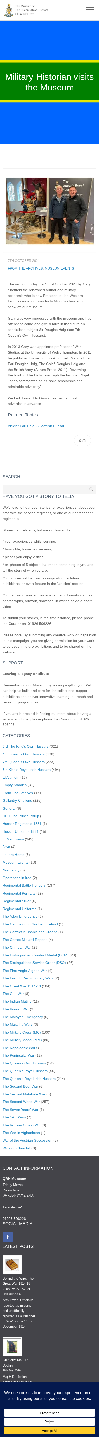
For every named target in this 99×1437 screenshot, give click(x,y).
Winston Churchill (16, 1148)
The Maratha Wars (17, 1024)
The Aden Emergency (20, 916)
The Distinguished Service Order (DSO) (34, 963)
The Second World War (21, 1102)
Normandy (11, 870)
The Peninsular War (18, 1055)
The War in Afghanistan (21, 1133)
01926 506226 (14, 1219)
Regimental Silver (17, 901)
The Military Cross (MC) (22, 1032)
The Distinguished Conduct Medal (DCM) (36, 955)
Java (6, 847)
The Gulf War (13, 994)
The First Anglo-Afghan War (25, 971)
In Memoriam (13, 839)
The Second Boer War (20, 1086)
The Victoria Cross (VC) (22, 1125)
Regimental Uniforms (19, 909)
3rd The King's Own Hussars (25, 746)
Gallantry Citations (17, 800)
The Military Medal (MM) (22, 1040)
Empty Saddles (15, 785)
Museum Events (59, 268)
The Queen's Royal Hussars (25, 1071)
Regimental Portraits (19, 893)
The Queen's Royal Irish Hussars (29, 1079)
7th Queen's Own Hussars (24, 762)
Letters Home (13, 855)
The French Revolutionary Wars (28, 978)
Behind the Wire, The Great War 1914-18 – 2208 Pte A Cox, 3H (18, 1284)
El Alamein (11, 777)
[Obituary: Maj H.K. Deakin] (12, 1347)
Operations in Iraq (17, 878)
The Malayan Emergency (23, 1017)
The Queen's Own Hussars (24, 1063)
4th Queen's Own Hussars (24, 754)
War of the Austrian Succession (27, 1140)
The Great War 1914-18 (22, 986)
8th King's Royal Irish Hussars (27, 770)
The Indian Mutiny (17, 1001)
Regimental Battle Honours (24, 885)
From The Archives (25, 268)
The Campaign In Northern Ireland (30, 924)
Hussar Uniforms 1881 (21, 831)
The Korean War (16, 1009)
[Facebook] (8, 1237)
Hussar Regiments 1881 (22, 824)
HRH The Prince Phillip (21, 816)
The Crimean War (17, 947)
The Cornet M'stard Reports (25, 939)
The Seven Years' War (20, 1110)
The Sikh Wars (14, 1117)
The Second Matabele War (24, 1094)
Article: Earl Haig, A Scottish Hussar (36, 426)
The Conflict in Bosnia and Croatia (30, 932)
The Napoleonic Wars (20, 1048)
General (9, 808)
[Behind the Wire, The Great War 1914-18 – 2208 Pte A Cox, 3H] (12, 1265)
